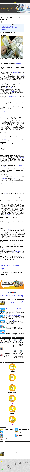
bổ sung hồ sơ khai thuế (6, 181)
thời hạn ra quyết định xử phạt (8, 139)
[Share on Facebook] (8, 292)
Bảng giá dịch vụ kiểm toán (21, 464)
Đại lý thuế (14, 466)
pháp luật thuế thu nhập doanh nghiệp (10, 248)
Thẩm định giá (14, 465)
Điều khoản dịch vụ (27, 462)
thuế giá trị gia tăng (7, 214)
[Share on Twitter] (10, 292)
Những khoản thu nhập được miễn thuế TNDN (13, 308)
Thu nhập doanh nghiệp (16, 294)
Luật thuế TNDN (11, 294)
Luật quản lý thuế (15, 178)
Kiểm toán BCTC (15, 462)
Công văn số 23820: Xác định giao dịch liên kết (13, 315)
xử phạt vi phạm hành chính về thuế (11, 96)
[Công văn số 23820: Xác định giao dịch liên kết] (2, 316)
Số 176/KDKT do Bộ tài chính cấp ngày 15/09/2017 (27, 466)
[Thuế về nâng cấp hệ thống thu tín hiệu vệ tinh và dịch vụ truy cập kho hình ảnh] (2, 332)
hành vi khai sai (18, 63)
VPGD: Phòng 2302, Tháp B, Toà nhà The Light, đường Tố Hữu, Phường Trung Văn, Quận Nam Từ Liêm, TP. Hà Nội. (9, 466)
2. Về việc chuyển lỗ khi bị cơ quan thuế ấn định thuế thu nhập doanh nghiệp (9, 27)
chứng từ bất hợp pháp (8, 296)
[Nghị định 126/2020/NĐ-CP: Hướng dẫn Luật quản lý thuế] (2, 326)
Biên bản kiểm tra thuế (21, 295)
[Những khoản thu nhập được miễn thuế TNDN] (2, 309)
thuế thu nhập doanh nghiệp (4, 249)
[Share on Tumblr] (15, 292)
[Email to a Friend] (11, 292)
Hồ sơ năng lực (20, 462)
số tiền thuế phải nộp (15, 72)
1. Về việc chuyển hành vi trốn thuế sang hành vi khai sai (7, 26)
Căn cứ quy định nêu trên (4, 29)
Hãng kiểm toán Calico (4, 268)
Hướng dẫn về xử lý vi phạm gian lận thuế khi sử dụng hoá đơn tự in (10, 265)
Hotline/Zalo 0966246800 (20, 466)
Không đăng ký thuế (3, 178)
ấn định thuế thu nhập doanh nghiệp (15, 295)
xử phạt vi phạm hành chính (5, 111)
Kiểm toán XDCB (15, 463)
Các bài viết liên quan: (3, 30)
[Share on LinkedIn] (14, 292)
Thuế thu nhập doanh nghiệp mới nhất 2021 (13, 320)
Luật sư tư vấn (14, 464)
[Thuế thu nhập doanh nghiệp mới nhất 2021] (2, 321)
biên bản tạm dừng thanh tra (10, 91)
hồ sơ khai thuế (5, 193)
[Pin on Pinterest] (13, 292)
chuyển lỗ (9, 229)
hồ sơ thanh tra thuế (9, 87)
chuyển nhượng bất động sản (15, 223)
